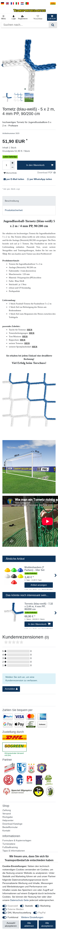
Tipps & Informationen (13, 850)
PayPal (41, 912)
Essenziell (13, 905)
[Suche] (53, 25)
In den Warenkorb (35, 165)
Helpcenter (8, 820)
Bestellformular (10, 827)
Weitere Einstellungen (32, 917)
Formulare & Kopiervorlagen (16, 840)
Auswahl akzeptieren (11, 924)
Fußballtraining (10, 847)
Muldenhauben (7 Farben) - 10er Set (34, 568)
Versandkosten (26, 189)
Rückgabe (7, 817)
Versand (6, 813)
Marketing (45, 905)
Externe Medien (16, 909)
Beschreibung (12, 201)
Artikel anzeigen (39, 585)
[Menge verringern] (12, 167)
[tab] (29, 201)
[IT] (17, 3)
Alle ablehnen (29, 924)
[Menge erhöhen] (12, 163)
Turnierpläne (8, 844)
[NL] (22, 3)
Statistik (29, 905)
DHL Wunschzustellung (19, 912)
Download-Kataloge (12, 823)
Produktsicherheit (14, 210)
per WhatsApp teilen (40, 179)
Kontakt (6, 830)
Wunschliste (11, 173)
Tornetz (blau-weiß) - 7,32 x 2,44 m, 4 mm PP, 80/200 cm (38, 606)
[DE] (2, 3)
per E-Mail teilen (15, 179)
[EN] (7, 3)
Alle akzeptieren (47, 924)
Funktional (13, 917)
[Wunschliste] (38, 17)
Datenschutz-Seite (19, 900)
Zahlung (6, 810)
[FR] (12, 3)
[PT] (27, 3)
